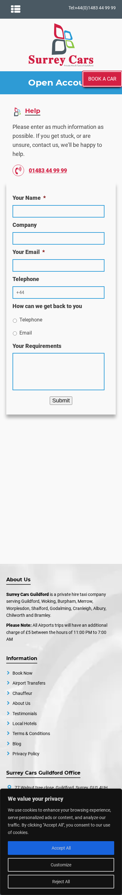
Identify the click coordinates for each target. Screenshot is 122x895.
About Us (21, 703)
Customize (61, 864)
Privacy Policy (26, 753)
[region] (61, 842)
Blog (17, 743)
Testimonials (25, 713)
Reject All (61, 881)
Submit (61, 400)
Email (25, 333)
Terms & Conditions (31, 733)
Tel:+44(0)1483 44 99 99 (92, 7)
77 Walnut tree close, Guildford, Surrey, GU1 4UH (61, 787)
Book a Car (102, 79)
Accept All (61, 848)
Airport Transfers (29, 683)
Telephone (30, 320)
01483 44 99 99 (48, 170)
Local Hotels (25, 723)
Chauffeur (22, 693)
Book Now (23, 673)
